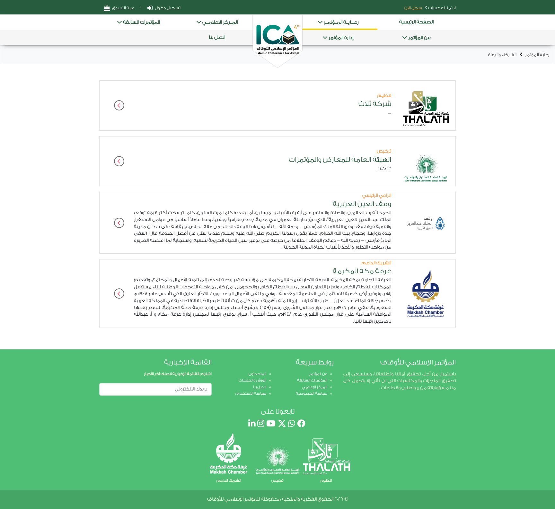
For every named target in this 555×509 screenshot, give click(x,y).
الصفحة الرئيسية (416, 22)
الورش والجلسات (252, 380)
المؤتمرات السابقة (141, 22)
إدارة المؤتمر (341, 37)
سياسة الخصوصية (311, 393)
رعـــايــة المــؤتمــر (341, 22)
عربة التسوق (123, 7)
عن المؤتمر (419, 37)
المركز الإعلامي (314, 387)
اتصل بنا (217, 37)
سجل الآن (413, 7)
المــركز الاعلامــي (219, 22)
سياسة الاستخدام (250, 393)
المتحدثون (257, 374)
